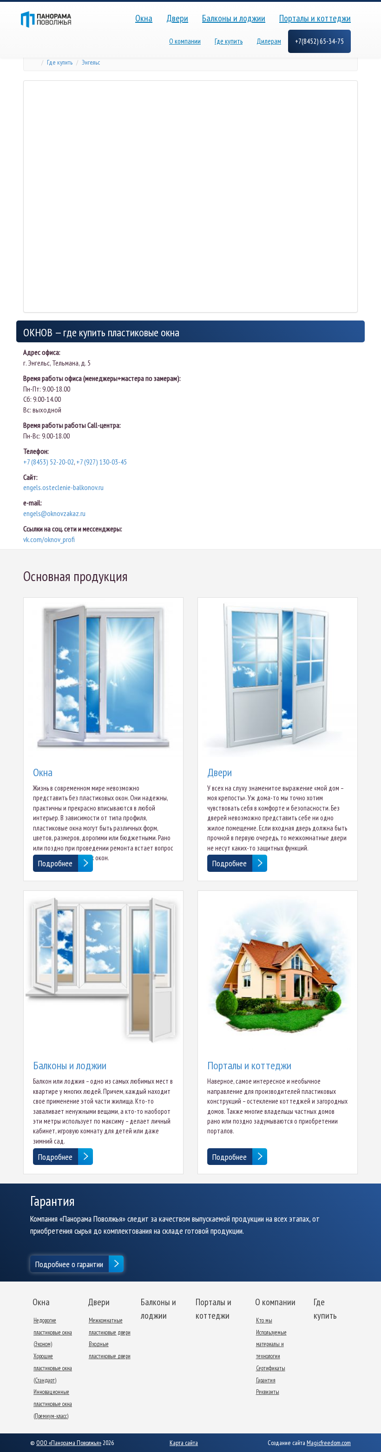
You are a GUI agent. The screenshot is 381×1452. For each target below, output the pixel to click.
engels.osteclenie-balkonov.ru (63, 487)
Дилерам (268, 41)
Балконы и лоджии (233, 18)
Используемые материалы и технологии (271, 1344)
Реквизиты (267, 1392)
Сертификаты (270, 1368)
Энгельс (91, 62)
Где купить (229, 41)
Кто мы (264, 1320)
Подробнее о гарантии (69, 1264)
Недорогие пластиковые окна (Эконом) (52, 1332)
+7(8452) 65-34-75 (319, 41)
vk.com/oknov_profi (49, 539)
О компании (185, 41)
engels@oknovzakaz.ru (54, 513)
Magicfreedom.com (329, 1443)
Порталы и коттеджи (315, 18)
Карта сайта (184, 1443)
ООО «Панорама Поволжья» (68, 1443)
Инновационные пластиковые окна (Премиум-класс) (52, 1403)
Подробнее (55, 863)
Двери (177, 18)
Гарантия (266, 1380)
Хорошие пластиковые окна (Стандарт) (52, 1368)
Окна (143, 18)
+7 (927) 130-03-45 (101, 461)
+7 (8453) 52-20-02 (48, 461)
